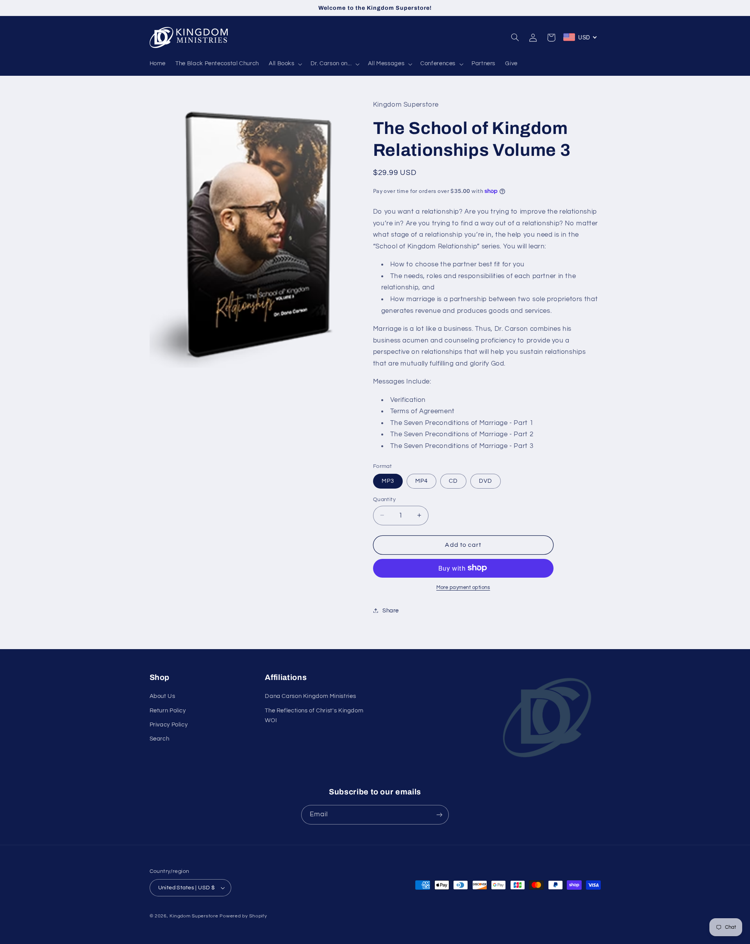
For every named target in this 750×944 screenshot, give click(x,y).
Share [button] (390, 610)
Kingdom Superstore (194, 916)
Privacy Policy (169, 725)
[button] (284, 64)
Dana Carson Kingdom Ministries (310, 696)
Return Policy (168, 711)
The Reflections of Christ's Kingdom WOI (314, 716)
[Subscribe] (439, 814)
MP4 (421, 481)
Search (160, 739)
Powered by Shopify (243, 916)
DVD (485, 481)
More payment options (463, 587)
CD (453, 481)
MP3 (388, 481)
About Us (162, 696)
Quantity (384, 499)
